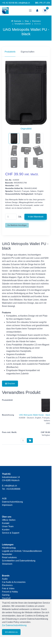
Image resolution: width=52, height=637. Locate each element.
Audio (5, 579)
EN (48, 3)
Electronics (7, 585)
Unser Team (7, 526)
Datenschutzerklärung (12, 502)
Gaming (5, 595)
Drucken (11, 383)
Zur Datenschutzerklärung (14, 625)
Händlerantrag (9, 548)
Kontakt (5, 523)
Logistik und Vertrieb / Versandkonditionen (22, 551)
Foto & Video (8, 588)
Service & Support (10, 533)
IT (45, 3)
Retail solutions (9, 557)
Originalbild (26, 129)
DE (36, 3)
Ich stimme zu (11, 632)
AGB (4, 498)
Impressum (7, 505)
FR (41, 3)
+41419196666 (13, 489)
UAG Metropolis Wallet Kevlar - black (34, 415)
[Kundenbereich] (37, 10)
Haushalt (6, 598)
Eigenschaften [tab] (27, 52)
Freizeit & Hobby (10, 592)
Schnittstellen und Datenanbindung (18, 561)
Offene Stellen (8, 520)
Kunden (5, 529)
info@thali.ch (11, 486)
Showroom (7, 564)
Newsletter (7, 554)
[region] (26, 52)
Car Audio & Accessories (13, 582)
